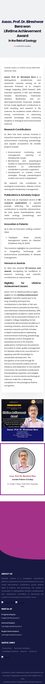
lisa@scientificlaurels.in (10, 618)
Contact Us (33, 651)
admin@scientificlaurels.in (11, 626)
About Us (24, 651)
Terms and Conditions (22, 648)
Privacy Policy (7, 648)
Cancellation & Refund (10, 651)
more (34, 597)
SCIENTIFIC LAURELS (23, 46)
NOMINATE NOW (22, 540)
